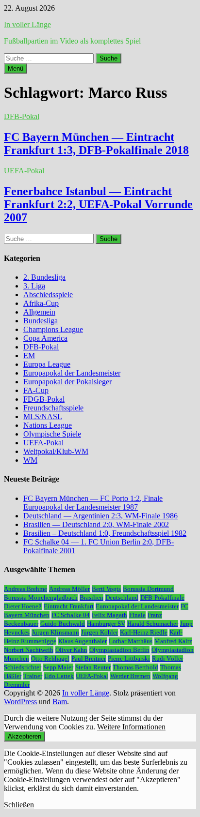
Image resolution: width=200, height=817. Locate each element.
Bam (59, 701)
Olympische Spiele (52, 434)
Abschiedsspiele (48, 294)
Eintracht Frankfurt (69, 606)
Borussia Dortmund (148, 588)
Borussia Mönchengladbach (41, 597)
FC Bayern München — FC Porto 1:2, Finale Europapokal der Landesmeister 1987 (93, 502)
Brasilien (91, 597)
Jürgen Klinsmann (55, 632)
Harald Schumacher (152, 623)
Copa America (45, 338)
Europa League (46, 364)
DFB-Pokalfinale (162, 597)
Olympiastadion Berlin (119, 649)
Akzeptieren (24, 736)
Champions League (53, 329)
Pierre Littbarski (129, 658)
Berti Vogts (106, 588)
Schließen (19, 805)
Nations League (47, 425)
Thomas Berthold (135, 667)
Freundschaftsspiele (53, 408)
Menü (15, 68)
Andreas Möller (69, 588)
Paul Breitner (88, 658)
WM (30, 460)
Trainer (32, 676)
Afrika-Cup (41, 303)
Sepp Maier (58, 667)
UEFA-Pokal (24, 170)
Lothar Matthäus (130, 641)
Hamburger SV (106, 623)
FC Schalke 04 (70, 615)
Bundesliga (40, 321)
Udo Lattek (59, 676)
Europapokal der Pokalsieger (67, 382)
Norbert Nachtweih (28, 649)
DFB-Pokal (21, 116)
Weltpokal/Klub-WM (55, 451)
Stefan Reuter (93, 667)
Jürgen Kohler (99, 632)
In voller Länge (27, 24)
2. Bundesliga (44, 277)
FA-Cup (36, 390)
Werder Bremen (130, 676)
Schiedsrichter (22, 667)
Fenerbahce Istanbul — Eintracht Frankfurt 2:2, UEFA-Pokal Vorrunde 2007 (98, 204)
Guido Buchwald (62, 623)
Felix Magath (109, 615)
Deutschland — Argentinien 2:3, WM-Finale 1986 (100, 516)
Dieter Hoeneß (23, 606)
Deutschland (121, 597)
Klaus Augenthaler (82, 641)
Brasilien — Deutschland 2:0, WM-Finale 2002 (96, 524)
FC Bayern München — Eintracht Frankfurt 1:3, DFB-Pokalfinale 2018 (96, 143)
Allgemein (39, 312)
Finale (137, 615)
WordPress (20, 701)
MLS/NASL (42, 416)
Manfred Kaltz (173, 641)
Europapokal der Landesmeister (71, 373)
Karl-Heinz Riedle (143, 632)
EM (29, 355)
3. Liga (34, 286)
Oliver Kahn (71, 649)
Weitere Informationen (131, 727)
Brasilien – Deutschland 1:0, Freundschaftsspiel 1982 (104, 533)
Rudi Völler (167, 658)
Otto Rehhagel (50, 658)
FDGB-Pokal (44, 399)
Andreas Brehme (25, 588)
